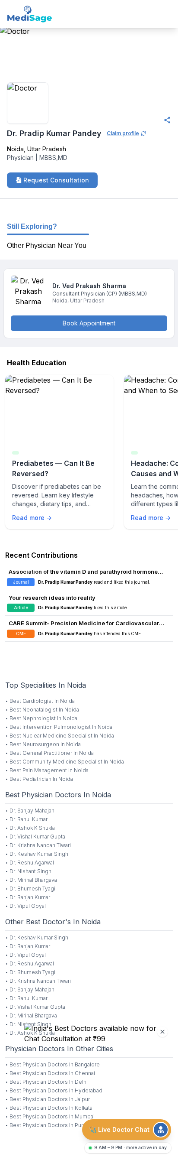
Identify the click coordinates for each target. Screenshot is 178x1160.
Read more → (32, 517)
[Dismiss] (162, 1032)
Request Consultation (56, 180)
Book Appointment (89, 323)
